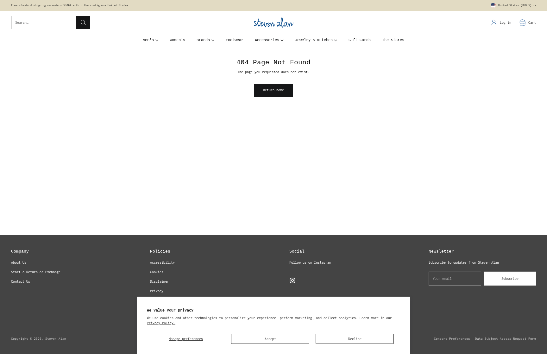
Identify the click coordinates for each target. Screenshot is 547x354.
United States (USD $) (514, 5)
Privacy (156, 291)
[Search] (83, 22)
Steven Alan (55, 338)
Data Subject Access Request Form (505, 338)
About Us (18, 262)
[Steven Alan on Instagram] (292, 281)
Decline (355, 339)
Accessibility (162, 262)
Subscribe (510, 278)
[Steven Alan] (273, 22)
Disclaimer (159, 281)
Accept (270, 339)
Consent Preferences (452, 338)
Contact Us (20, 281)
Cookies (156, 272)
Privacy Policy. (161, 323)
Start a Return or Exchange (35, 272)
